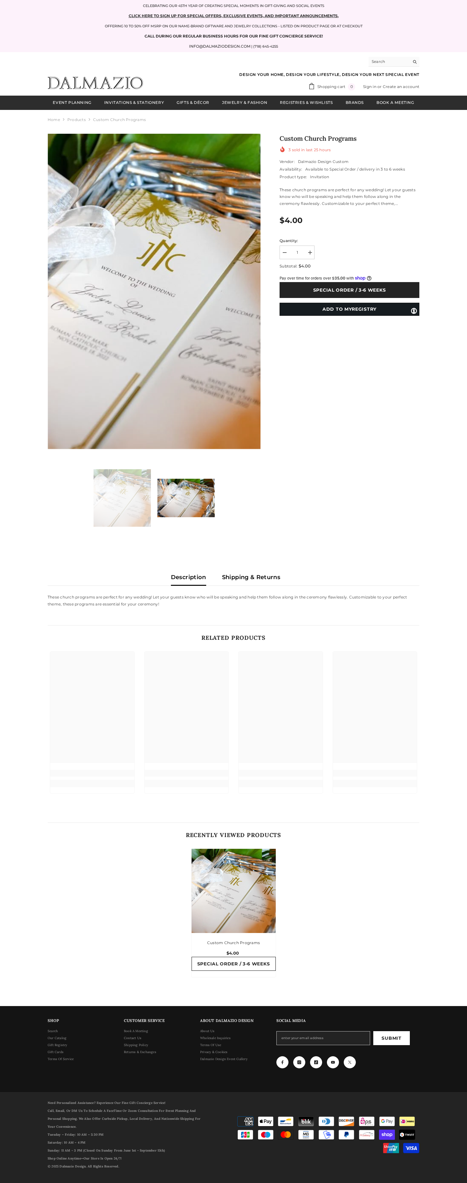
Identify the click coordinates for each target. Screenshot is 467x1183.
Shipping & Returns (251, 577)
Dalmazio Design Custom (323, 161)
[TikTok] (316, 1062)
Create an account (401, 86)
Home (54, 119)
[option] (154, 291)
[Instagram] (299, 1062)
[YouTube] (333, 1062)
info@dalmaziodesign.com (219, 46)
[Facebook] (282, 1062)
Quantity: (289, 240)
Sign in (370, 86)
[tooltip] (413, 310)
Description (188, 577)
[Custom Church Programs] (234, 891)
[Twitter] (350, 1062)
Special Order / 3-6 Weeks (349, 290)
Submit (391, 1038)
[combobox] (389, 61)
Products (76, 119)
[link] (92, 773)
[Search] (394, 62)
